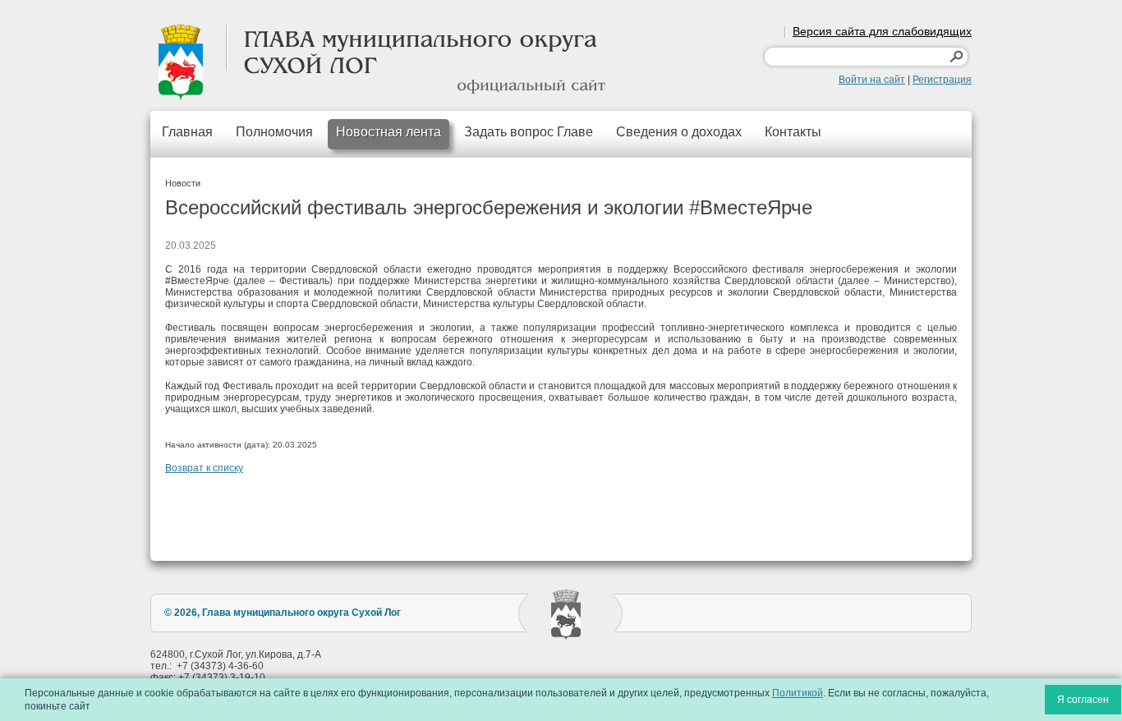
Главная (187, 132)
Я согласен (1083, 699)
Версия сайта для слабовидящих (882, 31)
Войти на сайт (872, 79)
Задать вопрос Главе (528, 132)
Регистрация (942, 79)
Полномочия (274, 132)
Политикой (797, 693)
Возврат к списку (204, 468)
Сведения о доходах (679, 132)
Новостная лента (388, 132)
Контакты (793, 132)
